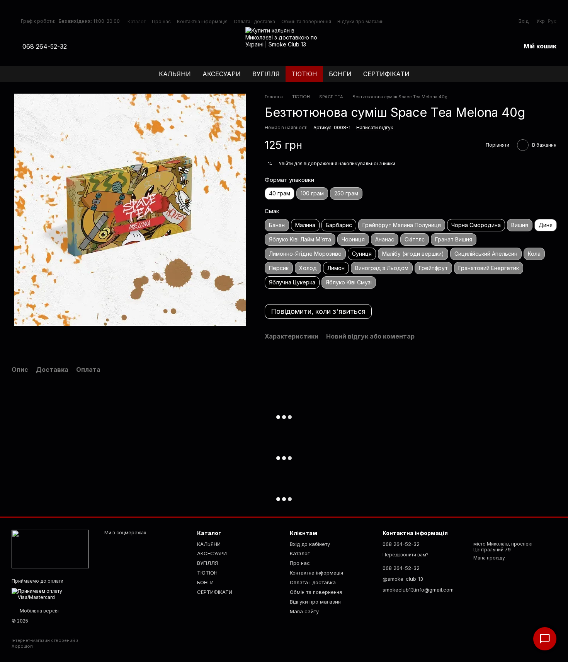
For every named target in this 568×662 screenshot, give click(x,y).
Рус (552, 21)
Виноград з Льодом (381, 268)
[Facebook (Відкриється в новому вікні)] (87, 46)
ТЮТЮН (304, 74)
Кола (534, 253)
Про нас (161, 21)
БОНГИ (340, 74)
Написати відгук (374, 127)
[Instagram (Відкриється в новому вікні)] (78, 46)
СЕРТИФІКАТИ (386, 74)
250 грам (346, 193)
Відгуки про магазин (360, 21)
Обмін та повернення (306, 21)
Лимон (336, 268)
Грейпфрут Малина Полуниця (401, 225)
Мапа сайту (304, 611)
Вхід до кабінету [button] (310, 544)
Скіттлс (415, 239)
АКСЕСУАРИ (221, 74)
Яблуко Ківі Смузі (349, 282)
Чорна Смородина (476, 225)
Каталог (137, 21)
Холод (308, 268)
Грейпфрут (433, 268)
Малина (305, 225)
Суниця (362, 253)
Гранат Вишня (453, 239)
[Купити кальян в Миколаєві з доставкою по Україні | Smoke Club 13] (50, 549)
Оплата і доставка (254, 21)
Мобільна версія (39, 611)
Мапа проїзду (489, 558)
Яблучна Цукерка (292, 282)
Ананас (384, 239)
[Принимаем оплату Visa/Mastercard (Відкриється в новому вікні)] (52, 594)
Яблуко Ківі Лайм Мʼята (300, 239)
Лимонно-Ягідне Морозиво (305, 253)
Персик (279, 268)
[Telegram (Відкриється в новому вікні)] (96, 46)
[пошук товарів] (550, 74)
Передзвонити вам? (406, 555)
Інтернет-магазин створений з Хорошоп (45, 643)
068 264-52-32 (44, 46)
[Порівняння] (474, 46)
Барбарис (339, 225)
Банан (277, 225)
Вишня (519, 225)
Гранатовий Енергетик (488, 268)
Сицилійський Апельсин (485, 253)
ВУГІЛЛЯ (266, 74)
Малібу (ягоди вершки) (413, 253)
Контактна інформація (202, 21)
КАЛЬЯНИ (175, 74)
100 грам (312, 193)
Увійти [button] (286, 163)
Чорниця (353, 239)
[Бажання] (494, 46)
